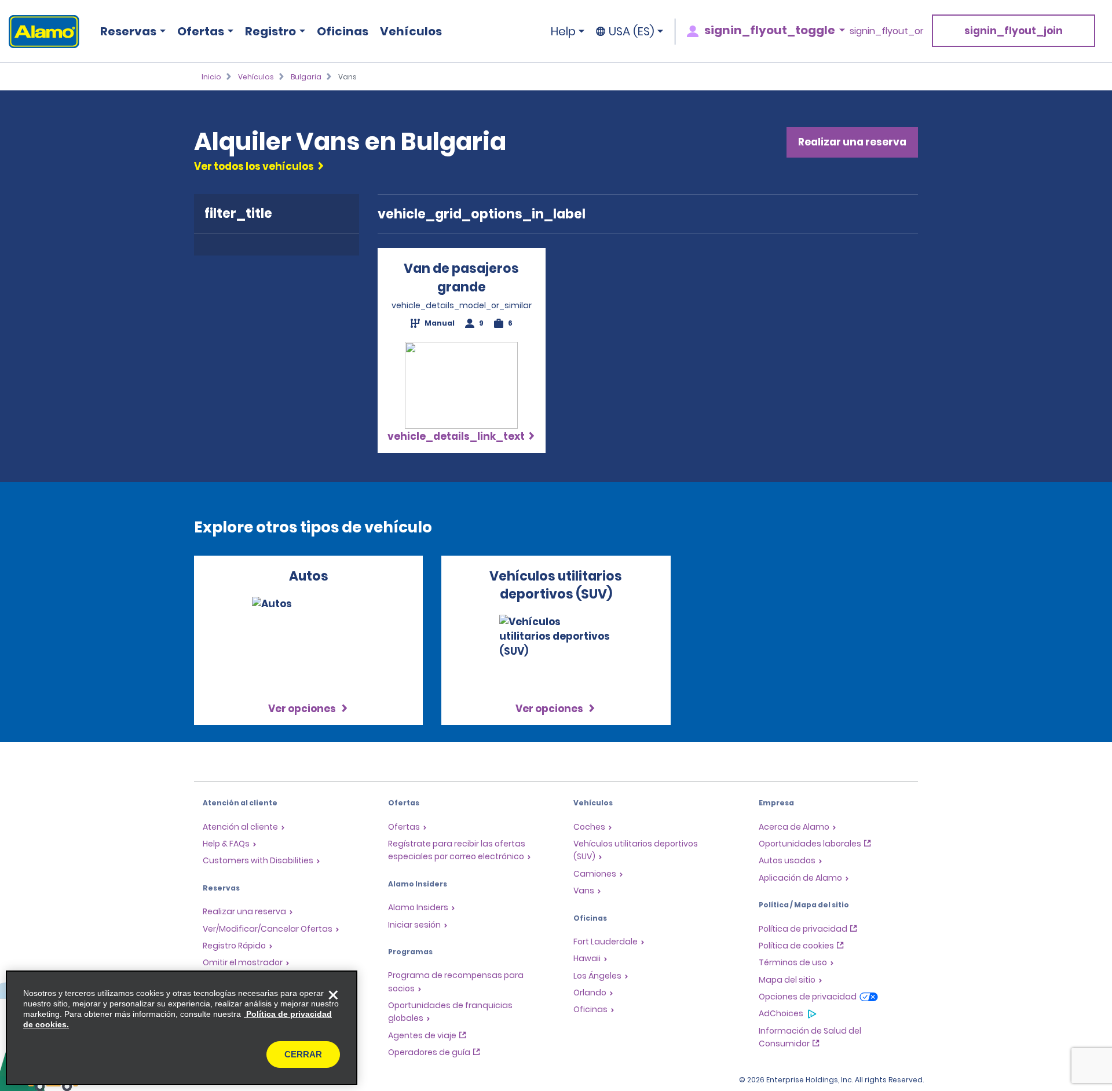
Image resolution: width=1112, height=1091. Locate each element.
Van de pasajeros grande (461, 277)
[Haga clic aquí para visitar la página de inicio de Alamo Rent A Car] (39, 31)
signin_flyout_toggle (769, 30)
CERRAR (303, 1054)
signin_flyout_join (1013, 31)
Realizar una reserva (852, 142)
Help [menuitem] (563, 31)
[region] (181, 1027)
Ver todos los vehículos (254, 166)
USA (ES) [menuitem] (631, 31)
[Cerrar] (333, 995)
